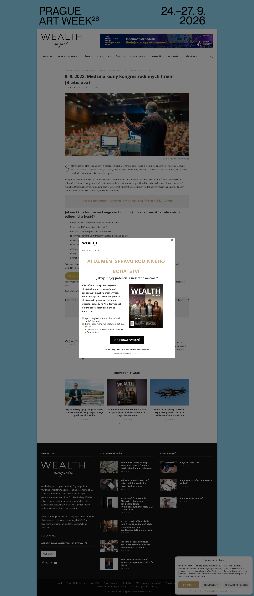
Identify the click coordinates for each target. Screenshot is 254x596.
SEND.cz (137, 354)
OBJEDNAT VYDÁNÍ (127, 340)
